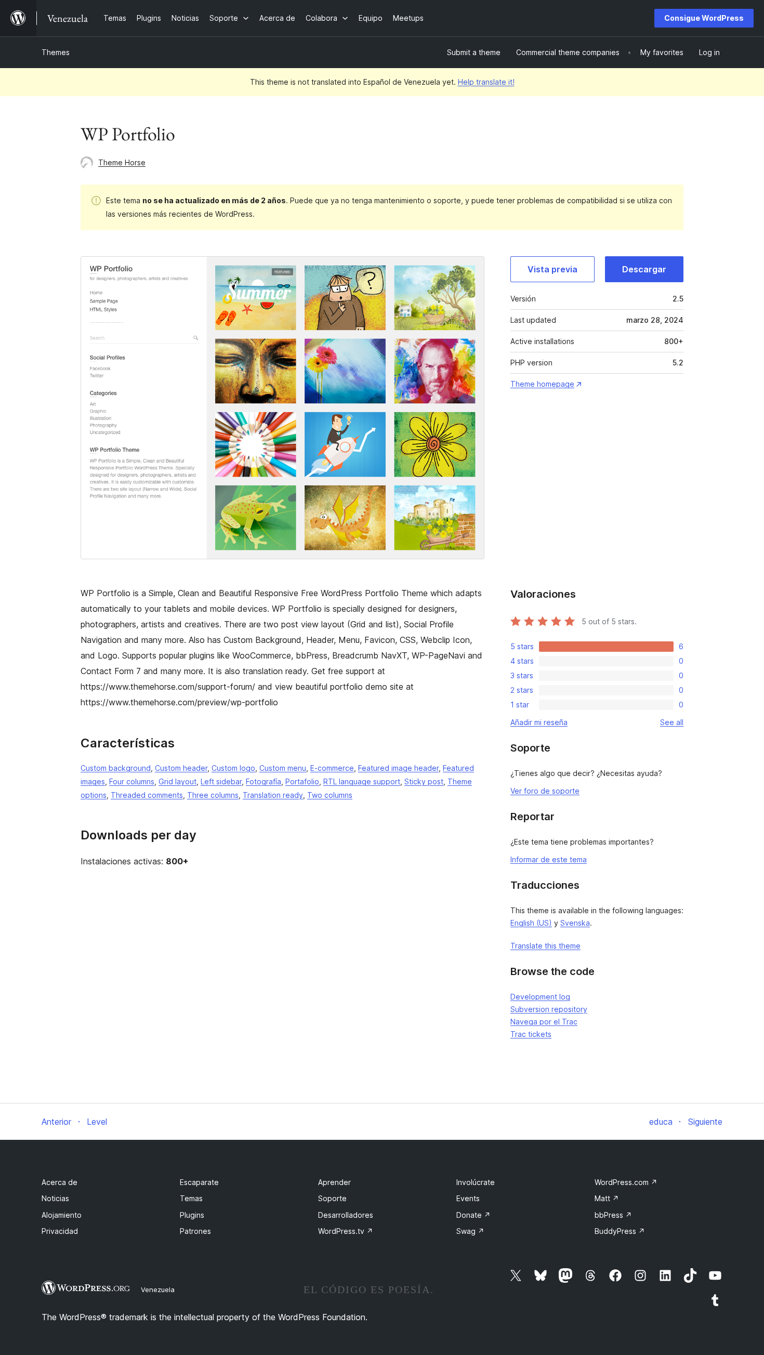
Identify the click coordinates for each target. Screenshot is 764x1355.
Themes (56, 52)
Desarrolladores (345, 1215)
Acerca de (59, 1182)
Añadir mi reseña (539, 722)
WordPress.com (626, 1182)
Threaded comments (147, 795)
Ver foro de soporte (544, 790)
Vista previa (552, 269)
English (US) (531, 922)
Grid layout (177, 781)
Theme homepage (542, 383)
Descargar (644, 269)
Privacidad (60, 1231)
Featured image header (398, 768)
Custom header (181, 768)
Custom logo (233, 768)
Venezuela (158, 1289)
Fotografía (263, 781)
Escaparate (199, 1182)
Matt (607, 1198)
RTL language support (361, 781)
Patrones (195, 1231)
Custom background (116, 768)
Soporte (332, 1198)
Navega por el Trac (543, 1021)
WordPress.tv (345, 1231)
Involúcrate (475, 1182)
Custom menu (282, 768)
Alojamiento (62, 1215)
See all (671, 722)
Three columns (213, 795)
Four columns (131, 781)
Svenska (575, 922)
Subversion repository (548, 1009)
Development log (540, 996)
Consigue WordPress (704, 18)
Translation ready (273, 795)
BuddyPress (620, 1231)
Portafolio (302, 781)
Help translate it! (486, 81)
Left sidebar (221, 781)
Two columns (329, 795)
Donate (473, 1215)
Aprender (334, 1182)
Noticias (55, 1198)
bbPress (613, 1215)
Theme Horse (122, 162)
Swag (470, 1231)
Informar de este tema (548, 859)
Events (468, 1198)
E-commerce (332, 768)
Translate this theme (545, 945)
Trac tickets (530, 1034)
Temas (191, 1198)
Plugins (192, 1215)
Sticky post (423, 781)
